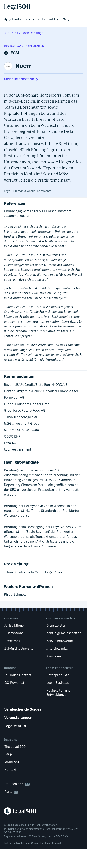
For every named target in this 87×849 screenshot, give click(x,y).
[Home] (38, 6)
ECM (63, 19)
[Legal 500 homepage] (43, 811)
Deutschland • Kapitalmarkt (25, 46)
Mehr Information (19, 79)
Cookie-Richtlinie (41, 843)
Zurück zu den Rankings (25, 33)
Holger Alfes (70, 162)
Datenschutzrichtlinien (17, 843)
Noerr (23, 66)
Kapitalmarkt (45, 19)
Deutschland (21, 19)
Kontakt (56, 843)
